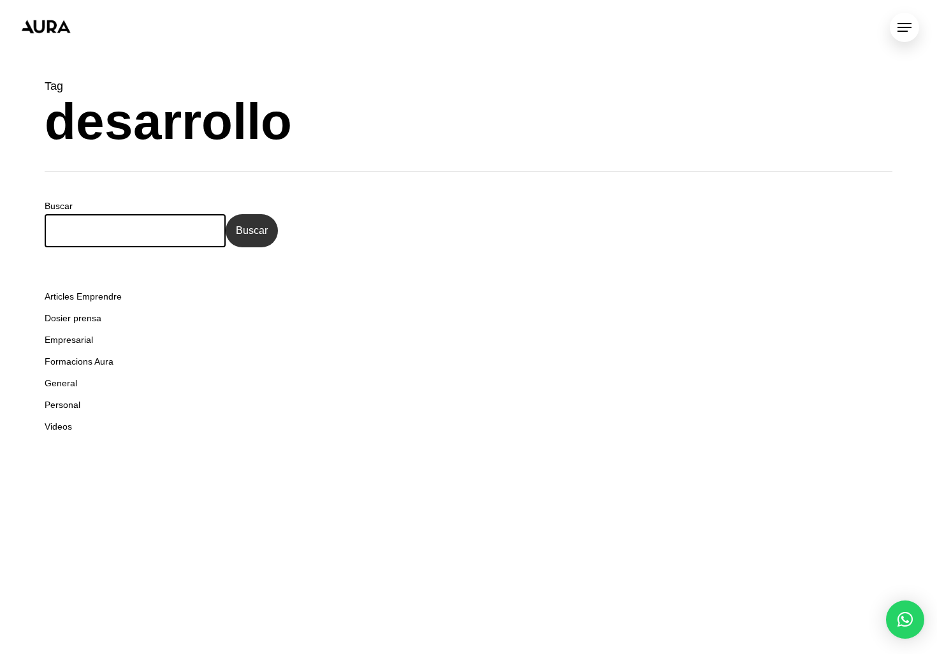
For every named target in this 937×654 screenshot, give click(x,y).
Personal (62, 405)
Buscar (59, 206)
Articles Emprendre (83, 296)
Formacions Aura (79, 361)
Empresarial (69, 340)
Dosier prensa (73, 318)
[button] (905, 619)
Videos (58, 426)
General (61, 383)
